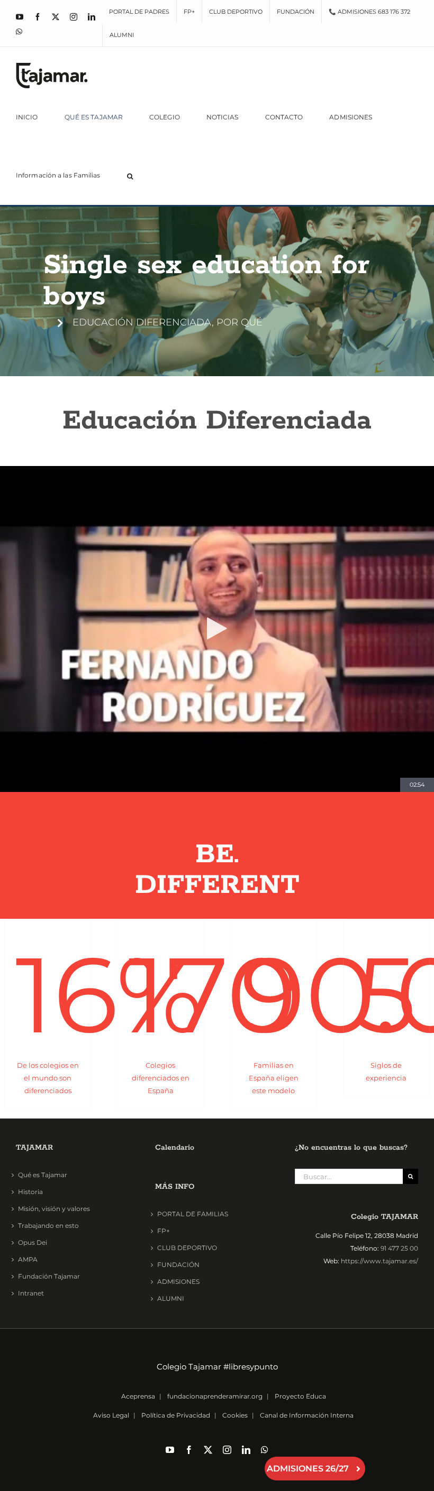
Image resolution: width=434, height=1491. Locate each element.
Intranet (31, 1293)
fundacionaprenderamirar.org (215, 1396)
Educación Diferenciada (217, 421)
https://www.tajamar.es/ (379, 1261)
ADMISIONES (178, 1281)
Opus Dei (32, 1242)
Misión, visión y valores (54, 1209)
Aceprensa (138, 1396)
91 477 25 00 (399, 1248)
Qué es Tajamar (42, 1175)
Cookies (235, 1415)
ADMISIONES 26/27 (308, 1469)
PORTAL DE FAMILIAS (192, 1214)
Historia (30, 1192)
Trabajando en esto (48, 1225)
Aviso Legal (111, 1415)
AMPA (28, 1259)
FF (217, 885)
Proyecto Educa (300, 1396)
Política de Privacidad (175, 1415)
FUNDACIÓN (178, 1265)
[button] (130, 175)
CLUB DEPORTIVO (187, 1248)
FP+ (163, 1231)
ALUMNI (170, 1298)
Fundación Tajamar (49, 1276)
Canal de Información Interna (307, 1415)
